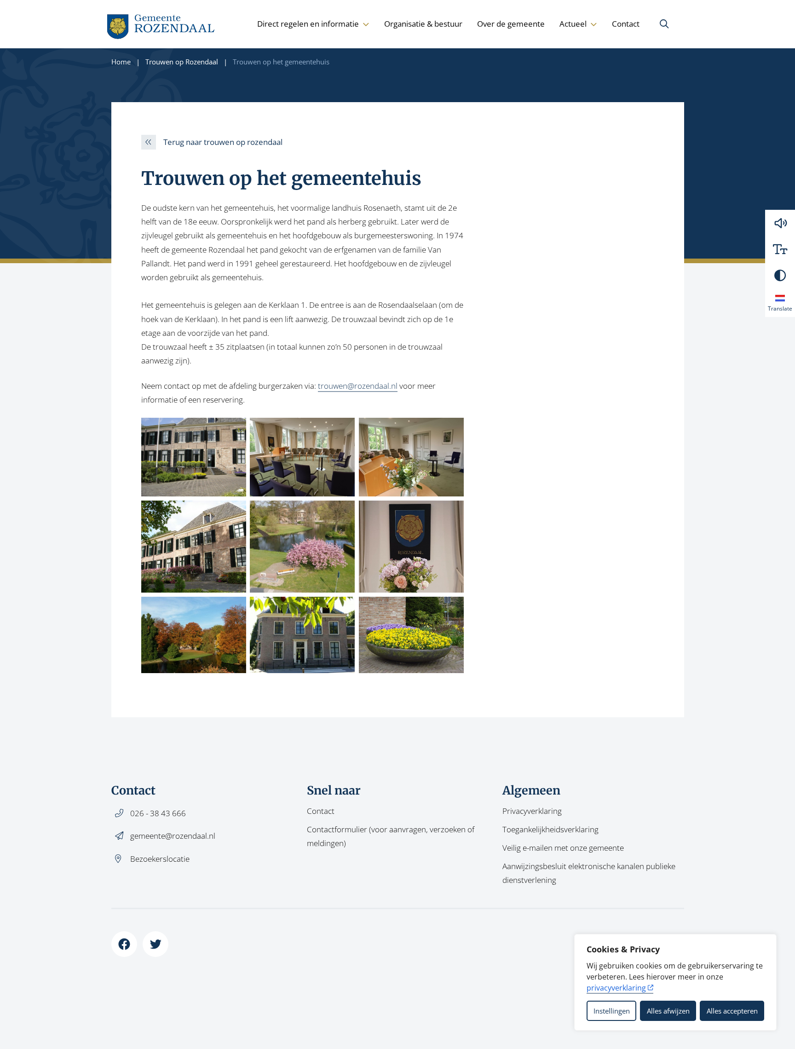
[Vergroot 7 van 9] (234, 608)
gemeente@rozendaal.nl (172, 835)
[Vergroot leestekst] (780, 249)
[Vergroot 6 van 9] (451, 512)
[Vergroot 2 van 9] (342, 429)
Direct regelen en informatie (308, 23)
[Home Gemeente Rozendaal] (161, 24)
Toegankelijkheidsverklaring (550, 829)
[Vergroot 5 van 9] (342, 512)
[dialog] (675, 982)
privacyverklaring (616, 988)
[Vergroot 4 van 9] (234, 512)
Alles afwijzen (668, 1010)
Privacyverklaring (532, 811)
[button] (780, 223)
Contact (625, 23)
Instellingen (611, 1010)
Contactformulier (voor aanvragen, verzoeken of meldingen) (390, 836)
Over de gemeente (511, 23)
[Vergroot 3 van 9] (451, 429)
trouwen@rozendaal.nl (358, 385)
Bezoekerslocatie (160, 858)
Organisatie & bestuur (423, 23)
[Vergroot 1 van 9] (234, 429)
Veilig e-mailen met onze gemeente (563, 847)
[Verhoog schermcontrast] (780, 275)
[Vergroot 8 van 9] (342, 608)
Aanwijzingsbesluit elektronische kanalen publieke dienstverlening (588, 873)
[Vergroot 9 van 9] (451, 608)
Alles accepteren (732, 1010)
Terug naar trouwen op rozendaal (222, 142)
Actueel (573, 23)
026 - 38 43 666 (158, 813)
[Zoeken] (664, 24)
